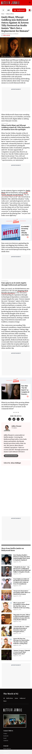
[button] (31, 56)
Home (2, 13)
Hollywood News (10, 13)
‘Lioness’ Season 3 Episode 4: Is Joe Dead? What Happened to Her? (21, 694)
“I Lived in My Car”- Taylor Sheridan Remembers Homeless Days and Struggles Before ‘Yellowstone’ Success (21, 671)
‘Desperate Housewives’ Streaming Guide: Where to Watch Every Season (21, 634)
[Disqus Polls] (16, 488)
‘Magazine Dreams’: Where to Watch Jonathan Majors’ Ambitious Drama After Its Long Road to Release (21, 659)
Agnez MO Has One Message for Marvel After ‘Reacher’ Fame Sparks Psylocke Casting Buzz (21, 683)
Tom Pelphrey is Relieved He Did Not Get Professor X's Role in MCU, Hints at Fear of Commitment (21, 623)
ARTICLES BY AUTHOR (11, 455)
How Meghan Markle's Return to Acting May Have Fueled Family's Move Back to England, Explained (21, 599)
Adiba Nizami (6, 35)
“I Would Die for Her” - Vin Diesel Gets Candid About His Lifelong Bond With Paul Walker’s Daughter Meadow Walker (21, 611)
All (8, 10)
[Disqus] (16, 534)
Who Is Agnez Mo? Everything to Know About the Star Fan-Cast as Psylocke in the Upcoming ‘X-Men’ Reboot (21, 647)
